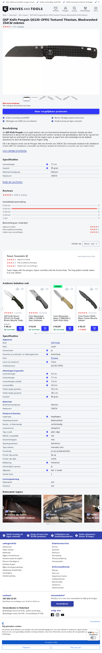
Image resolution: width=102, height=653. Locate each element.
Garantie (55, 550)
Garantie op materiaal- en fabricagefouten (21, 354)
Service (55, 547)
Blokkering (7, 463)
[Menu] (97, 630)
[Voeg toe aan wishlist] (22, 289)
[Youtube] (62, 614)
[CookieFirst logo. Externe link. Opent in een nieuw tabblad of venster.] (3, 623)
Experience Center (59, 576)
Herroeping (56, 555)
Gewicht (6, 168)
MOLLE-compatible (11, 436)
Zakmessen (13, 15)
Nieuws (55, 570)
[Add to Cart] (20, 328)
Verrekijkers (7, 573)
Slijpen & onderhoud (11, 555)
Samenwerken (58, 588)
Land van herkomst (11, 362)
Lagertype (7, 417)
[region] (51, 65)
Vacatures (56, 585)
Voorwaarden (57, 561)
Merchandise (57, 582)
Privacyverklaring (59, 558)
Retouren (56, 553)
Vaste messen (8, 550)
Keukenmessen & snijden (13, 558)
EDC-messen (23, 15)
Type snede (7, 432)
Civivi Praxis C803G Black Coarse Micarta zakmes (87, 318)
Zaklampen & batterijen (12, 570)
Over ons (55, 573)
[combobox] (90, 243)
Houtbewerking (9, 576)
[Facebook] (52, 614)
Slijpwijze (6, 470)
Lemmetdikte (8, 385)
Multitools (6, 553)
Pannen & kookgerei (11, 561)
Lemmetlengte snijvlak (12, 381)
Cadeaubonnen (58, 579)
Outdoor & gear (9, 564)
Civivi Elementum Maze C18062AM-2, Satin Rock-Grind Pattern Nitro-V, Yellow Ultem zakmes (62, 318)
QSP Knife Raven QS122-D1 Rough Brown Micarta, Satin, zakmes (13, 318)
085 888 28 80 (9, 598)
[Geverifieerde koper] (26, 256)
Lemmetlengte (8, 164)
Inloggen (65, 11)
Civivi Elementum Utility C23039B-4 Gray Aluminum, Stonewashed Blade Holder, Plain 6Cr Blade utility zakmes (38, 318)
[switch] (93, 637)
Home (5, 15)
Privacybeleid (95, 621)
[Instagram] (57, 614)
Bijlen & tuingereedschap (13, 567)
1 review (20, 27)
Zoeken (74, 11)
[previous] (7, 308)
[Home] (22, 8)
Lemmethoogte (9, 374)
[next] (95, 308)
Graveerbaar (8, 350)
